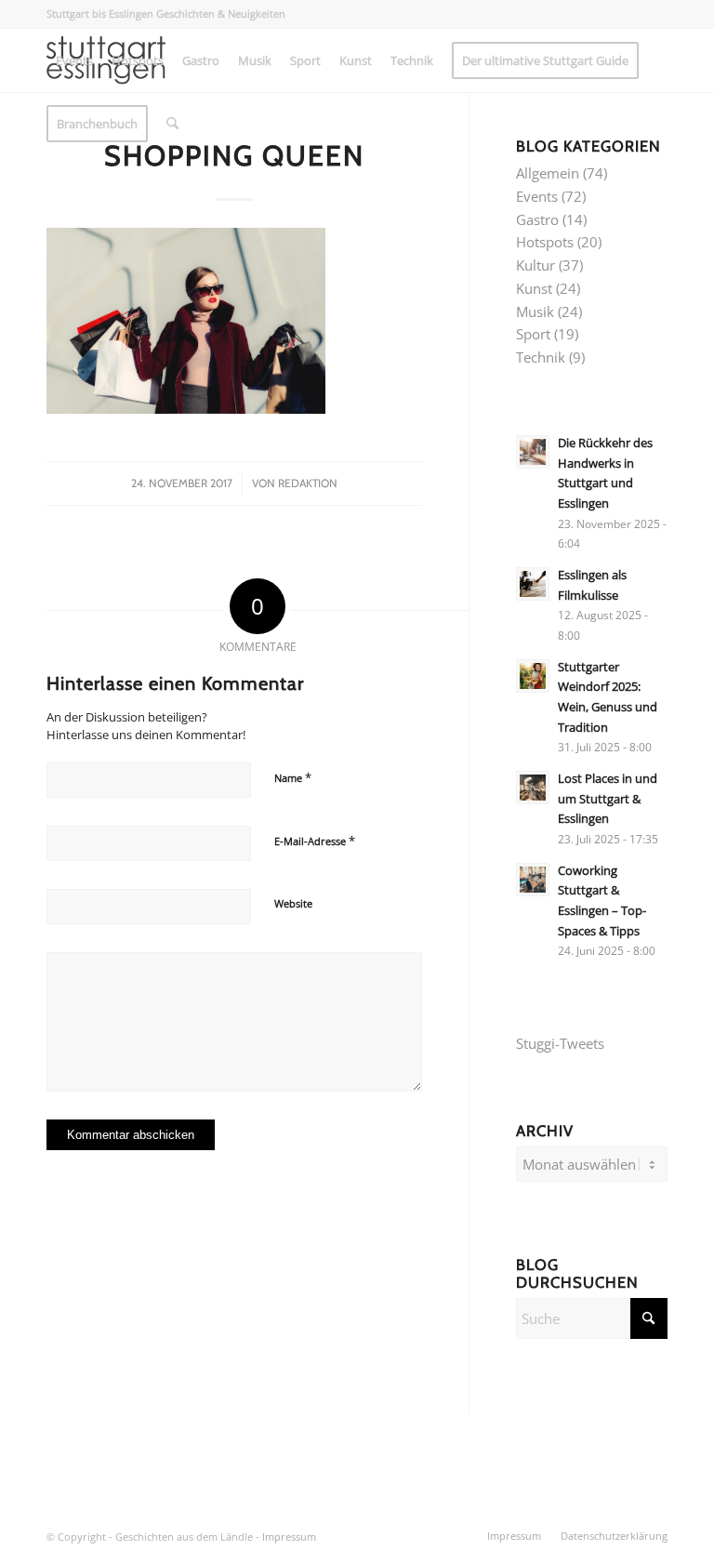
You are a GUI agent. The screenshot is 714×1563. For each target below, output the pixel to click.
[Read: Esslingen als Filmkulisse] (532, 584)
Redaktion (307, 483)
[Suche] (172, 123)
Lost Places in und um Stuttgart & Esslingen (607, 798)
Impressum (289, 1536)
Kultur (535, 265)
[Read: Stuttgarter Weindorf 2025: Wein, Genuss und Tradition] (532, 676)
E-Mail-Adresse (314, 840)
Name (292, 777)
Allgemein (547, 173)
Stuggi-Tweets (560, 1043)
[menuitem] (74, 60)
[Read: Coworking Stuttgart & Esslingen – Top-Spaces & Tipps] (532, 879)
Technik (540, 357)
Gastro (537, 219)
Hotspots (545, 241)
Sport (533, 334)
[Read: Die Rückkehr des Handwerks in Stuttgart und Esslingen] (532, 452)
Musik (535, 311)
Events (537, 196)
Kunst (534, 288)
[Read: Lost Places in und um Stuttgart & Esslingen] (532, 787)
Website (293, 903)
